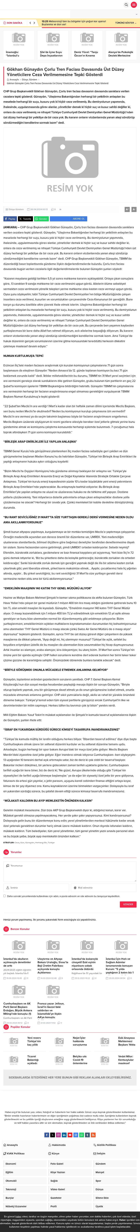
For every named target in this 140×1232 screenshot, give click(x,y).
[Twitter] (52, 1135)
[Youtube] (70, 1135)
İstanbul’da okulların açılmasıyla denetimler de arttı (17, 962)
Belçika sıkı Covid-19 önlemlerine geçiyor (80, 1061)
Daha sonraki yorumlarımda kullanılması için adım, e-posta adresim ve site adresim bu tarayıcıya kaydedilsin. (63, 896)
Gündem (33, 79)
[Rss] (93, 1135)
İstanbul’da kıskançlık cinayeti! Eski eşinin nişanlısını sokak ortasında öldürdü (85, 964)
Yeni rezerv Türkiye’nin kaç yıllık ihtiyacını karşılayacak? (35, 1044)
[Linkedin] (64, 1135)
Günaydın (29, 842)
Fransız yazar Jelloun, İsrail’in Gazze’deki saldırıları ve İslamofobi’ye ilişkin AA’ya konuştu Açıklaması (51, 1012)
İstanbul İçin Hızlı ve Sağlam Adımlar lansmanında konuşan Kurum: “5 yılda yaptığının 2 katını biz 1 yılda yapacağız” (120, 967)
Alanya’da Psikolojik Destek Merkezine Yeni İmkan (120, 55)
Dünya (25, 79)
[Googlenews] (75, 1135)
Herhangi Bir (41, 842)
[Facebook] (46, 1135)
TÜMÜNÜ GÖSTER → (126, 22)
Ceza (17, 842)
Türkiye (51, 842)
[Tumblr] (87, 1135)
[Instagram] (58, 1135)
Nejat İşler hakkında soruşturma (80, 1041)
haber (18, 1216)
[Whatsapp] (81, 1135)
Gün (22, 842)
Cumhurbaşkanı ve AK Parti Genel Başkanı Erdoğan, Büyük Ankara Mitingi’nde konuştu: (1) (17, 1009)
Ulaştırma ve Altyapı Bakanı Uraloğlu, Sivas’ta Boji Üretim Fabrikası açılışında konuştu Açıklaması (53, 965)
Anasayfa (14, 79)
